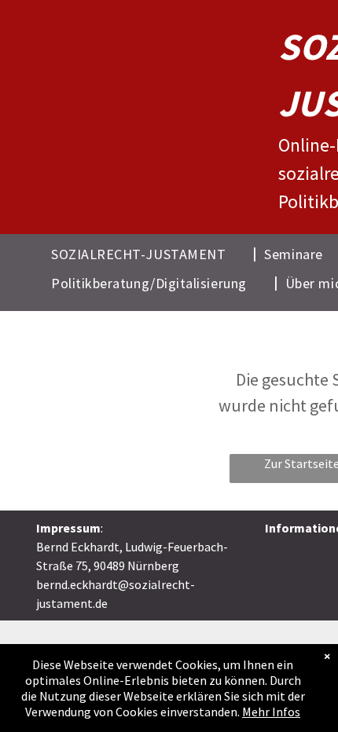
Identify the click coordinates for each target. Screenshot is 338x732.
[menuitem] (149, 253)
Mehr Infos (271, 711)
